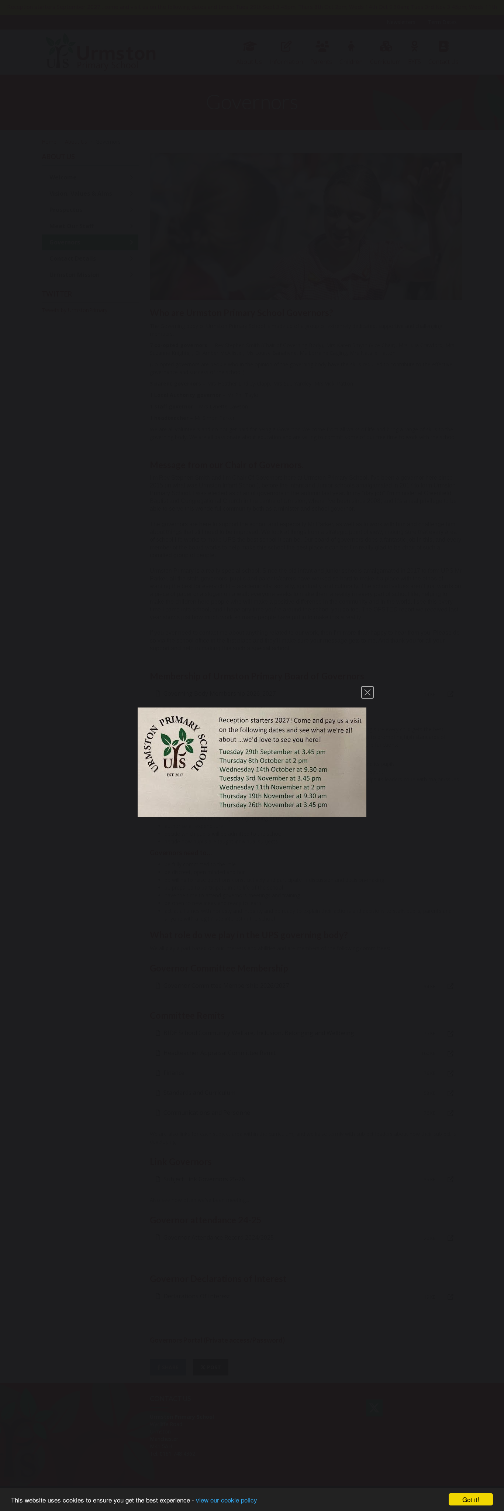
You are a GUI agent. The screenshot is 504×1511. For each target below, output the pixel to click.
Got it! (470, 1499)
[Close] (367, 692)
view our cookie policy (226, 1499)
